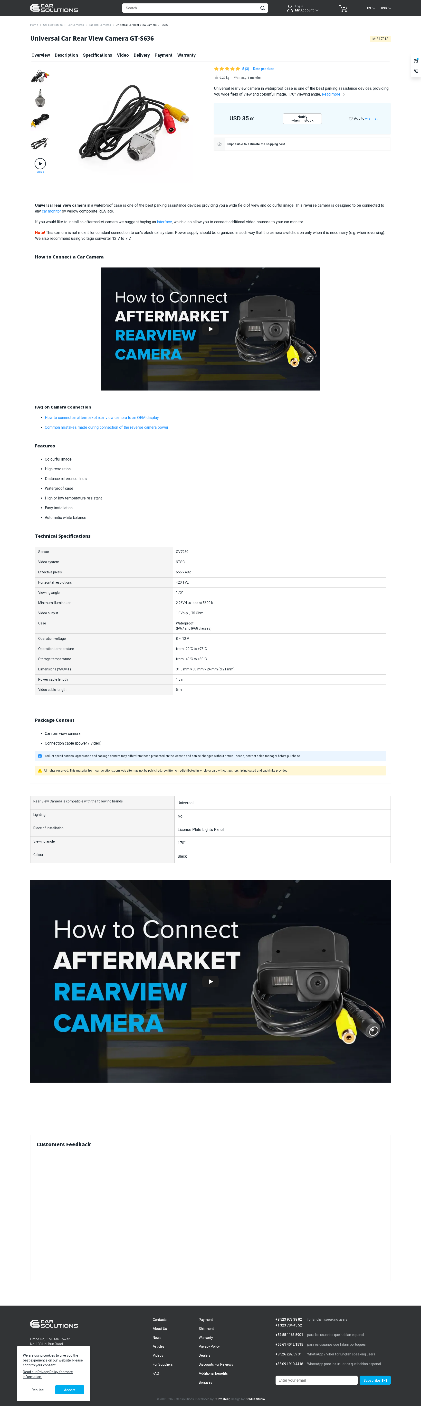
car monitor (51, 211)
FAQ (156, 1373)
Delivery (142, 55)
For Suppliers (163, 1364)
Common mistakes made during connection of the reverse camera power (106, 427)
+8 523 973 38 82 (289, 1319)
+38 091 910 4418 (289, 1364)
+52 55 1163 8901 (289, 1335)
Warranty (186, 55)
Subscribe (372, 1380)
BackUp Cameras (100, 25)
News (157, 1338)
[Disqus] (210, 1213)
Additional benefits (213, 1373)
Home (34, 25)
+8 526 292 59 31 (289, 1354)
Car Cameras (75, 25)
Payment (163, 55)
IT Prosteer (222, 1399)
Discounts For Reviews (216, 1364)
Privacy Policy (209, 1346)
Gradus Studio (255, 1399)
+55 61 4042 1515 (289, 1344)
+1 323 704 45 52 (289, 1325)
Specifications (97, 55)
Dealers (204, 1355)
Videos (158, 1355)
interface (164, 222)
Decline (37, 1390)
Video (123, 55)
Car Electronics (53, 25)
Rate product (263, 69)
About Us (160, 1329)
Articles (158, 1346)
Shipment (206, 1329)
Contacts (160, 1320)
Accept (69, 1390)
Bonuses (205, 1382)
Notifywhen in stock (302, 118)
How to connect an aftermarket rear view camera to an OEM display (102, 417)
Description (66, 55)
